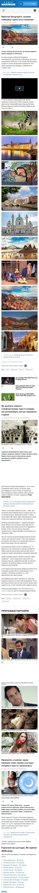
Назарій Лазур (23, 769)
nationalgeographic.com (15, 362)
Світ (7, 370)
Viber (25, 366)
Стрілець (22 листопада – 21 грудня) (15, 880)
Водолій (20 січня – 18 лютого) (13, 885)
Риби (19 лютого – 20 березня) (13, 887)
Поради (8, 598)
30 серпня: (10, 824)
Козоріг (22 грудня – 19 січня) (13, 882)
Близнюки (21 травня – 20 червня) (15, 865)
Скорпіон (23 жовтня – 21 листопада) (15, 877)
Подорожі (14, 370)
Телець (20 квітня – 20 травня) (13, 863)
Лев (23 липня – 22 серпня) (12, 870)
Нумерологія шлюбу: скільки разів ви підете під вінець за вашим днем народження (19, 835)
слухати (30, 4)
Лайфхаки (26, 598)
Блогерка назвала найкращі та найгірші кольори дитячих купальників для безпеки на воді (19, 504)
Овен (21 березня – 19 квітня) (13, 860)
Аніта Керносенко (25, 418)
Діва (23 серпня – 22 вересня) (13, 872)
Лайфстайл (29, 370)
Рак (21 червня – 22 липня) (12, 867)
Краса (21, 370)
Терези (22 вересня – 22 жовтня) (14, 875)
